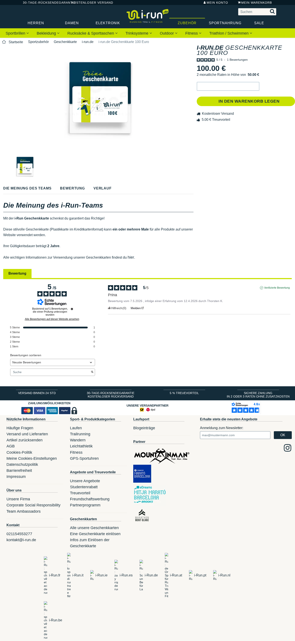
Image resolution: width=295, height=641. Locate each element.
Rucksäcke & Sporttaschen (91, 33)
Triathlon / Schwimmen (229, 33)
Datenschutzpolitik (22, 464)
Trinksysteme (137, 33)
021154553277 (19, 534)
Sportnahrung (225, 23)
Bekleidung (47, 33)
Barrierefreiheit (19, 470)
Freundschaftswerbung (89, 499)
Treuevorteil (80, 493)
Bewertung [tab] (17, 273)
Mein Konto (217, 2)
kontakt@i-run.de (21, 540)
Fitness (192, 33)
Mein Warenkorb (256, 2)
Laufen (76, 428)
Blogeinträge (144, 428)
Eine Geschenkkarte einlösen (95, 534)
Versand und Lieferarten (27, 434)
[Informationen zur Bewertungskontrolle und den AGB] (72, 309)
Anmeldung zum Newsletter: (221, 428)
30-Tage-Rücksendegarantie (43, 2)
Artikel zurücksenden (24, 440)
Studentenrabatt (84, 487)
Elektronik (108, 23)
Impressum (16, 476)
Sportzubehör (38, 42)
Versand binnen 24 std (37, 393)
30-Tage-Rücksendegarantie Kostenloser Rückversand (110, 394)
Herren (36, 23)
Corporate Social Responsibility (33, 505)
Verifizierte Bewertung (277, 287)
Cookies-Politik (19, 452)
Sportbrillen (16, 33)
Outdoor (167, 33)
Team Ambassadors (23, 511)
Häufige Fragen (19, 428)
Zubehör (187, 23)
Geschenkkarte (65, 42)
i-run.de (88, 42)
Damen (72, 23)
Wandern (78, 440)
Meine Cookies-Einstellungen (31, 458)
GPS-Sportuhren (84, 458)
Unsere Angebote (85, 481)
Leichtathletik (81, 446)
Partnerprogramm (85, 505)
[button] (228, 86)
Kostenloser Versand (88, 2)
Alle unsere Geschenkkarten (94, 528)
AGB (10, 446)
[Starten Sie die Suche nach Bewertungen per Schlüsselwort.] (92, 372)
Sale (259, 23)
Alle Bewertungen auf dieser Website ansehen (52, 319)
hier (131, 257)
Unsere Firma (18, 499)
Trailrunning (80, 434)
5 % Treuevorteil (184, 393)
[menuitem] (17, 33)
